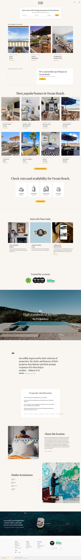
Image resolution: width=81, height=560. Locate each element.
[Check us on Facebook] (18, 552)
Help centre (28, 543)
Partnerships (17, 544)
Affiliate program (17, 545)
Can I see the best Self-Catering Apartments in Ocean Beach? (35, 397)
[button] (40, 2)
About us (38, 543)
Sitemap (21, 558)
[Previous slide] (10, 361)
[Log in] (78, 2)
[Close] (11, 557)
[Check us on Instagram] (16, 552)
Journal (16, 546)
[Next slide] (67, 361)
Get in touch (28, 544)
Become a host (17, 543)
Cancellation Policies (29, 546)
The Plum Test (39, 546)
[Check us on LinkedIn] (20, 552)
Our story (38, 544)
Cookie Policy (5, 558)
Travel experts (28, 545)
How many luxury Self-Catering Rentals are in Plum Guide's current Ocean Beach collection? (39, 401)
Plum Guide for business (41, 545)
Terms (15, 558)
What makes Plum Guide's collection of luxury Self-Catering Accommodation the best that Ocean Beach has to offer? (39, 409)
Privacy (18, 558)
